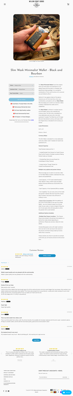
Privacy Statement (9, 372)
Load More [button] (36, 340)
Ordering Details (8, 376)
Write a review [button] (47, 255)
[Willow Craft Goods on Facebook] (3, 391)
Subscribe (65, 377)
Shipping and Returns (9, 374)
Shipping (31, 76)
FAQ (5, 379)
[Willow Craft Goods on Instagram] (6, 391)
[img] (4, 266)
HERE (32, 120)
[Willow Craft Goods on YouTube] (8, 391)
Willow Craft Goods (38, 390)
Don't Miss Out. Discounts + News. (50, 371)
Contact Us (7, 381)
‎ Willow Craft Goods (28, 254)
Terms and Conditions (9, 370)
